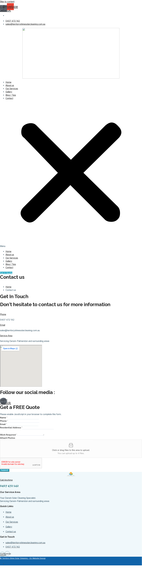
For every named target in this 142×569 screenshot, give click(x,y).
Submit (4, 470)
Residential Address (11, 427)
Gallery (9, 91)
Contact (9, 98)
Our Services (12, 88)
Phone (3, 314)
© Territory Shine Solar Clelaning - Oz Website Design (23, 558)
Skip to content (7, 1)
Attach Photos (7, 438)
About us (10, 85)
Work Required (8, 434)
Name (3, 417)
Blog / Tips (11, 95)
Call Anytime (6, 480)
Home (8, 82)
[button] (71, 175)
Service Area (6, 335)
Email (2, 325)
